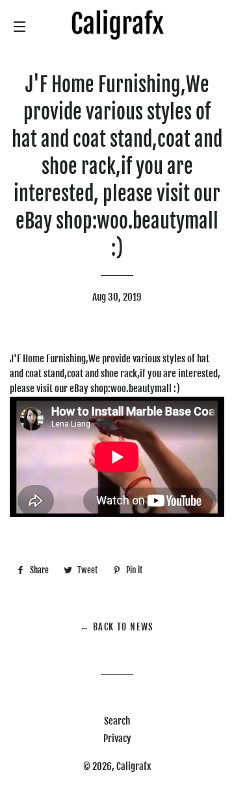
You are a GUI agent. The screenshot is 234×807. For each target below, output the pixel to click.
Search (117, 721)
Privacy (117, 738)
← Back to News (117, 626)
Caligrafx (133, 766)
